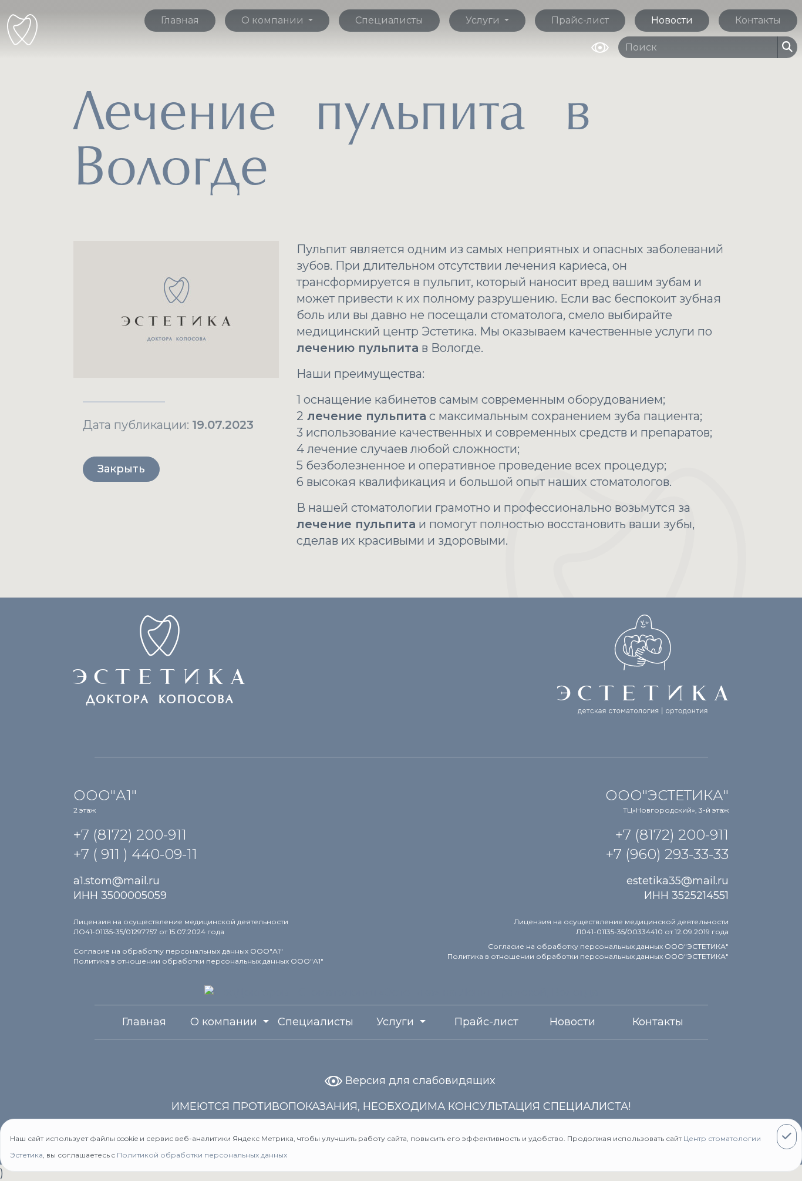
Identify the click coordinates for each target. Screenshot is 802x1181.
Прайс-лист (580, 20)
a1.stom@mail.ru (116, 880)
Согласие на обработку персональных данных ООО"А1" (178, 951)
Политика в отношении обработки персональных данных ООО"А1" (198, 961)
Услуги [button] (484, 20)
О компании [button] (273, 20)
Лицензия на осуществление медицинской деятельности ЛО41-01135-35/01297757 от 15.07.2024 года (180, 926)
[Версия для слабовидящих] (600, 46)
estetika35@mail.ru (677, 880)
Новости (672, 20)
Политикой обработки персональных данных (202, 1154)
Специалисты (389, 20)
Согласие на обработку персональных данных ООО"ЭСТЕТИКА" (608, 946)
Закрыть (121, 468)
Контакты (758, 20)
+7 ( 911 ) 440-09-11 (135, 854)
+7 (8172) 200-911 (130, 834)
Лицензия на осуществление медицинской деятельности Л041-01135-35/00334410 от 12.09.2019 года (621, 926)
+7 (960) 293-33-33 (667, 854)
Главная (180, 20)
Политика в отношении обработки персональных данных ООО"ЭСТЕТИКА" (588, 956)
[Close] (787, 1136)
